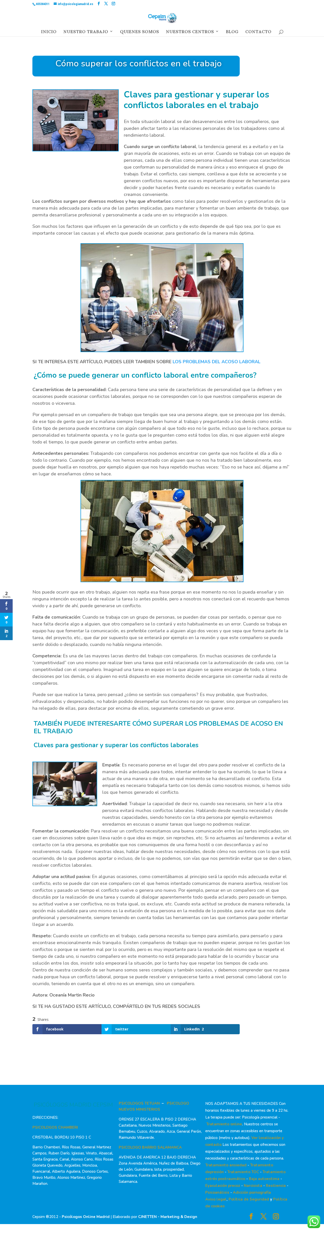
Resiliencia (276, 1185)
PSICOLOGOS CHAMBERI (55, 1127)
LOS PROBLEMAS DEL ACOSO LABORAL (216, 362)
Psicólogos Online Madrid (86, 1216)
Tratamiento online (224, 1124)
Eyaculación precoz (222, 1185)
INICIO (48, 32)
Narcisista (253, 1185)
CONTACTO (258, 32)
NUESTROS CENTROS (190, 32)
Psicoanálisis (217, 1192)
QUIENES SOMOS (139, 32)
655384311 (43, 4)
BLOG (232, 32)
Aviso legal (216, 1199)
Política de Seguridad (249, 1199)
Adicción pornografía (252, 1192)
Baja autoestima (264, 1178)
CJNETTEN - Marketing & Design (167, 1216)
